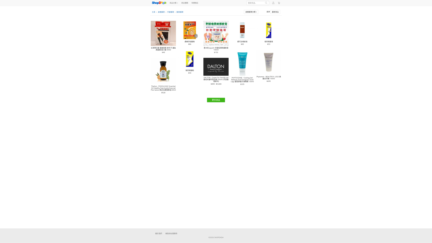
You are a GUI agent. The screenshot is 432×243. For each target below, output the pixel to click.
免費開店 (194, 3)
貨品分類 (173, 3)
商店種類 (184, 3)
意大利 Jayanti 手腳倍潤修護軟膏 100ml (216, 49)
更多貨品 (216, 100)
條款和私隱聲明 (171, 233)
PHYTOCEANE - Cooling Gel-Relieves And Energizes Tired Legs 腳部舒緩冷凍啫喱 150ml (242, 79)
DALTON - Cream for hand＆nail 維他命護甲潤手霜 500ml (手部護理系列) (216, 79)
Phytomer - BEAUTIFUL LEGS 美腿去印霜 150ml (268, 77)
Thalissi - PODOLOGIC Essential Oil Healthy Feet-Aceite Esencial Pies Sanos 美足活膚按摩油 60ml (163, 88)
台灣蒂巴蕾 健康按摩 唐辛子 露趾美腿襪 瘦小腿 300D (163, 49)
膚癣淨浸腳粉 (190, 42)
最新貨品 (275, 12)
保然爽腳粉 (190, 70)
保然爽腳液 (268, 42)
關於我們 (158, 233)
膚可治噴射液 (242, 42)
